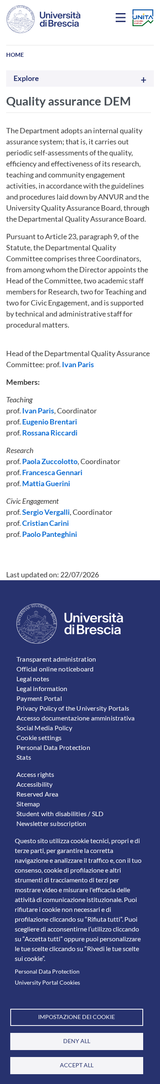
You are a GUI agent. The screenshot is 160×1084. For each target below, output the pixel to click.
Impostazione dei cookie (76, 1017)
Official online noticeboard (55, 669)
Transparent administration (56, 659)
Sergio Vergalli (46, 511)
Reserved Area (37, 794)
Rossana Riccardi (50, 432)
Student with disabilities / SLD (59, 813)
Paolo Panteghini (49, 534)
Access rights (35, 774)
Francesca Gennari (52, 472)
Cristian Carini (45, 522)
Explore (26, 78)
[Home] (43, 19)
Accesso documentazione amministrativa (75, 718)
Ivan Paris (78, 364)
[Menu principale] (121, 19)
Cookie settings (39, 737)
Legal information (41, 688)
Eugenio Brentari (49, 421)
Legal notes (32, 678)
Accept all (77, 1065)
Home (15, 54)
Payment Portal (39, 698)
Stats (23, 757)
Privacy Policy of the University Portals (72, 708)
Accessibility (34, 784)
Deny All (76, 1041)
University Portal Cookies (47, 982)
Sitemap (28, 804)
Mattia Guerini (46, 483)
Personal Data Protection (47, 971)
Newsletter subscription (51, 823)
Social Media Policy (44, 728)
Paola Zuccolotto (50, 461)
